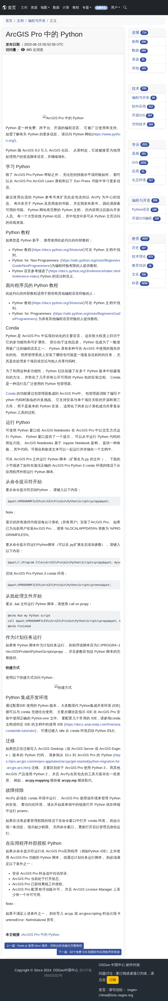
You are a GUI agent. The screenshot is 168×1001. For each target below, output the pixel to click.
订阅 (112, 980)
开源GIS (142, 115)
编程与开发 (36, 21)
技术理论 (142, 256)
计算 (66, 7)
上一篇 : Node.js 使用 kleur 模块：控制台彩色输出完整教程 (44, 945)
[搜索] (125, 7)
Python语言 (144, 209)
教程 (76, 7)
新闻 (139, 41)
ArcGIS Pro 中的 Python (40, 934)
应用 (138, 171)
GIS (139, 162)
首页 (11, 7)
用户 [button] (114, 7)
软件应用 (142, 106)
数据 (56, 7)
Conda (11, 393)
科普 (139, 283)
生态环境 (142, 180)
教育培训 (141, 265)
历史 (139, 248)
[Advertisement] (63, 86)
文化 (139, 274)
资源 (34, 7)
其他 (139, 68)
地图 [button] (44, 7)
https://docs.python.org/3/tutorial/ (58, 250)
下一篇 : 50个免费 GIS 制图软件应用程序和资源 (89, 952)
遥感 (139, 153)
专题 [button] (85, 7)
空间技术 (142, 124)
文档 (24, 7)
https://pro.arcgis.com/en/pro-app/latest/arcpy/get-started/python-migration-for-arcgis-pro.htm (63, 761)
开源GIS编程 (145, 218)
